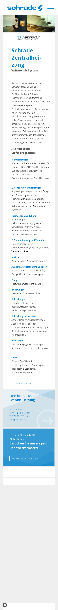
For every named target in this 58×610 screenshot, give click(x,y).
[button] (5, 605)
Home (18, 37)
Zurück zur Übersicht (21, 384)
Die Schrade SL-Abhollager (25, 458)
